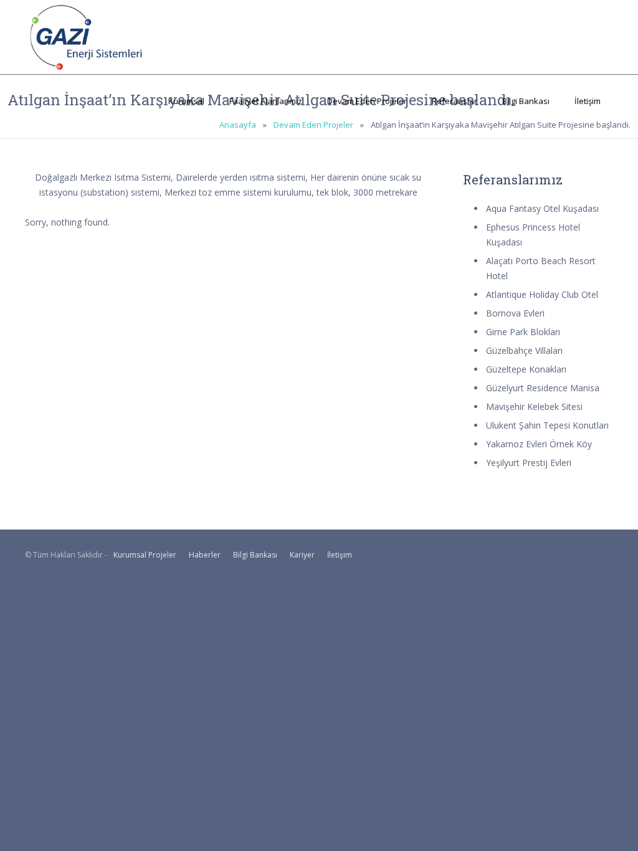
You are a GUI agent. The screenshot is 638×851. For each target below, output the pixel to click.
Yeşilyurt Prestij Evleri (528, 462)
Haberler (205, 554)
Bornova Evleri (515, 313)
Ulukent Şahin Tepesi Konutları (547, 425)
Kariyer (302, 554)
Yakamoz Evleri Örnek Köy (539, 444)
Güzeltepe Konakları (526, 369)
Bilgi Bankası (526, 101)
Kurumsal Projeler (144, 554)
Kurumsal (186, 101)
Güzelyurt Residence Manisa (542, 388)
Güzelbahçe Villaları (524, 350)
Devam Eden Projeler (367, 101)
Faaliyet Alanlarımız (265, 101)
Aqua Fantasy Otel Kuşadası (542, 208)
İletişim (587, 101)
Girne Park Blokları (523, 332)
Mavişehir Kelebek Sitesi (534, 406)
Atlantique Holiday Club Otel (542, 294)
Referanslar (454, 101)
